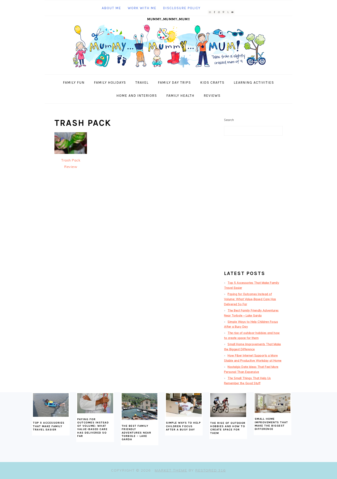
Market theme (171, 470)
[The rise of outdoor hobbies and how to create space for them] (228, 405)
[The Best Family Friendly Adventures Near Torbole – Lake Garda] (139, 406)
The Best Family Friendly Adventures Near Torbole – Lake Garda (136, 432)
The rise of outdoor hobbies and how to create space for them (228, 428)
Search (229, 120)
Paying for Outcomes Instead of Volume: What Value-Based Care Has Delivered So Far (250, 299)
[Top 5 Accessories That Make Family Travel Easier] (51, 405)
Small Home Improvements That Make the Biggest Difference (271, 424)
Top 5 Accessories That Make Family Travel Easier (49, 426)
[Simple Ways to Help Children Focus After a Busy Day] (184, 405)
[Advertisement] (253, 204)
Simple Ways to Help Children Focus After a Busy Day (183, 426)
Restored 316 (210, 470)
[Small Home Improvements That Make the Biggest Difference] (272, 403)
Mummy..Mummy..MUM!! (168, 19)
